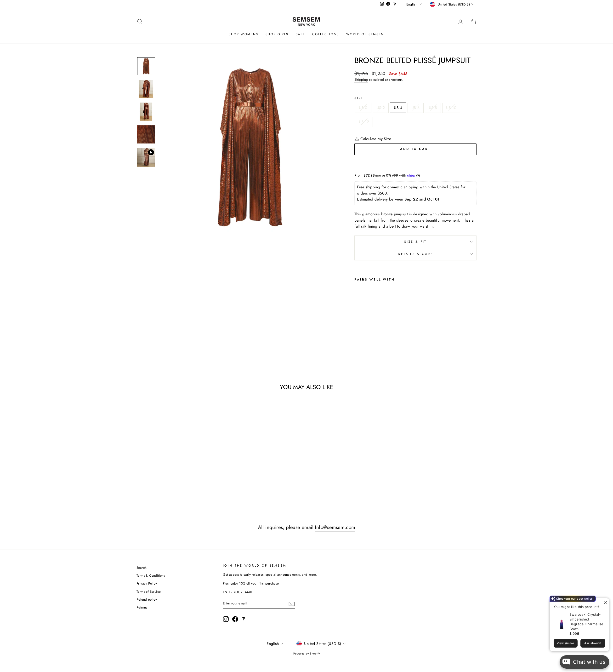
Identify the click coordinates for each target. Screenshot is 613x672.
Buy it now (415, 163)
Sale (300, 34)
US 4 (398, 107)
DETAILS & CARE (415, 254)
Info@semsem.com (335, 527)
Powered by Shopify (306, 653)
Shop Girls (277, 34)
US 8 (433, 107)
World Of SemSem (365, 34)
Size (359, 98)
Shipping (361, 79)
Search (141, 567)
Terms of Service (148, 591)
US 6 (415, 107)
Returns (141, 607)
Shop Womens (243, 34)
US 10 (451, 107)
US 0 (363, 107)
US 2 (381, 107)
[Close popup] (605, 602)
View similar (565, 643)
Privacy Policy (146, 583)
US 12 (364, 122)
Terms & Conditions (150, 575)
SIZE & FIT (415, 241)
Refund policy (146, 599)
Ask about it (592, 643)
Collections (325, 34)
